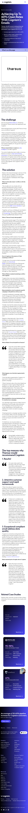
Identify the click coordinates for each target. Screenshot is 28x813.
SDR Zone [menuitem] (3, 780)
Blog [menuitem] (2, 775)
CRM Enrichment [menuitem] (5, 746)
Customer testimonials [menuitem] (6, 785)
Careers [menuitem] (8, 727)
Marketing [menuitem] (16, 744)
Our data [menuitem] (3, 757)
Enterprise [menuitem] (16, 751)
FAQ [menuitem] (15, 764)
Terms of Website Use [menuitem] (6, 800)
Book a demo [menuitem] (17, 757)
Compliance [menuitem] (4, 759)
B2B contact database (16, 205)
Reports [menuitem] (3, 777)
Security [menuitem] (3, 760)
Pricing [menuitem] (15, 760)
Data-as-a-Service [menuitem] (5, 744)
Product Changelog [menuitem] (5, 789)
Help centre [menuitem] (3, 787)
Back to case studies (6, 10)
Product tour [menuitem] (17, 762)
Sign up (24, 732)
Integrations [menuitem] (4, 747)
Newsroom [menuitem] (14, 727)
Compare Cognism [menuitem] (18, 767)
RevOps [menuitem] (16, 746)
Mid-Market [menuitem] (17, 749)
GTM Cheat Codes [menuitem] (5, 782)
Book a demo (6, 721)
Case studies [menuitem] (4, 784)
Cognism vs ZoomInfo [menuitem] (19, 765)
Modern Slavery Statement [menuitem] (19, 800)
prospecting (7, 213)
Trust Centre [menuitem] (4, 762)
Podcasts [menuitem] (3, 778)
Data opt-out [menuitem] (14, 799)
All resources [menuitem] (4, 773)
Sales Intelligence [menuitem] (5, 742)
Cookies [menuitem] (8, 799)
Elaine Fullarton (13, 122)
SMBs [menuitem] (15, 747)
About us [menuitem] (3, 727)
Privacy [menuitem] (2, 799)
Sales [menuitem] (15, 742)
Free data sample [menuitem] (18, 759)
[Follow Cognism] (1, 809)
